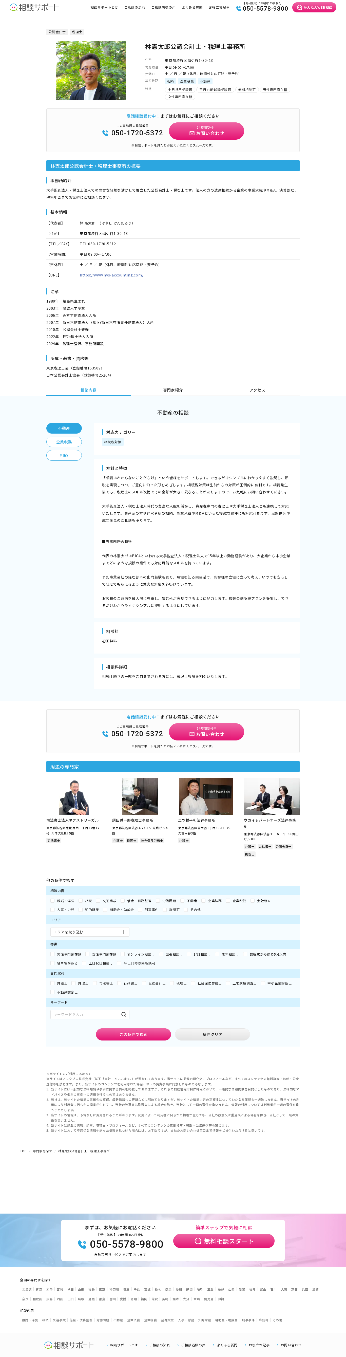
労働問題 (103, 1320)
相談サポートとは (104, 7)
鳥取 (81, 1299)
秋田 (70, 1289)
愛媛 (123, 1299)
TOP (23, 1151)
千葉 (137, 1289)
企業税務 (64, 441)
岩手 (49, 1289)
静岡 (189, 1289)
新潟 (242, 1289)
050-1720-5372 (137, 133)
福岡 (144, 1299)
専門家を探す (42, 1151)
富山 (263, 1289)
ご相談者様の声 (163, 7)
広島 (49, 1299)
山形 (81, 1289)
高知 (133, 1299)
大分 (186, 1299)
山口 (70, 1299)
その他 (277, 1320)
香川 (112, 1299)
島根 (91, 1299)
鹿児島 (209, 1299)
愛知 (179, 1289)
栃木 (158, 1289)
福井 (252, 1289)
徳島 (102, 1299)
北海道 (27, 1289)
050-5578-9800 (266, 8)
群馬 (168, 1289)
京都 (294, 1289)
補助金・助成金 (226, 1320)
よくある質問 (192, 7)
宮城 (60, 1289)
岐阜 (200, 1289)
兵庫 (305, 1289)
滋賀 (315, 1289)
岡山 (60, 1299)
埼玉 (126, 1289)
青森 (39, 1289)
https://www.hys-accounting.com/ (111, 274)
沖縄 (221, 1299)
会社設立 (167, 1320)
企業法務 (133, 1320)
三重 (210, 1289)
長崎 (165, 1299)
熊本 (175, 1299)
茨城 (147, 1289)
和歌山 (37, 1299)
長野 (221, 1289)
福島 (91, 1289)
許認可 (263, 1320)
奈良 (25, 1299)
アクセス (257, 390)
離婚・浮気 (30, 1320)
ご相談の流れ (134, 7)
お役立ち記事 (219, 7)
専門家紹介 (173, 390)
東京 (102, 1289)
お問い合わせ (291, 1345)
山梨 (231, 1289)
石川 (273, 1289)
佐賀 (154, 1299)
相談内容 (89, 390)
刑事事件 (248, 1320)
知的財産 (204, 1320)
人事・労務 (186, 1320)
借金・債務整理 (81, 1320)
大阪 (284, 1289)
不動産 (64, 428)
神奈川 (114, 1289)
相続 (64, 455)
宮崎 (197, 1299)
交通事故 (59, 1320)
